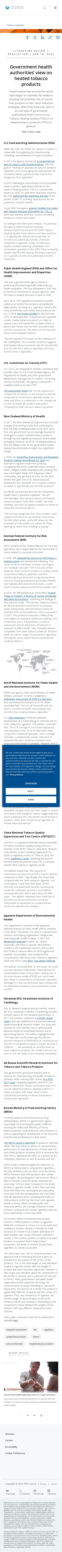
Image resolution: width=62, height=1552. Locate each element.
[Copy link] (50, 37)
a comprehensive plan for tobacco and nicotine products (29, 163)
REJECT (31, 791)
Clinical (36, 1336)
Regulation (48, 1329)
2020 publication (16, 717)
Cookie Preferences (15, 1453)
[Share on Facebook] (27, 37)
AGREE (31, 800)
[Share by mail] (58, 37)
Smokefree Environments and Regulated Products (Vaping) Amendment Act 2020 (31, 459)
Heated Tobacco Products (41, 1343)
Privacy (43, 1484)
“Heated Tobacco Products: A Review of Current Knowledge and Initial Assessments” (30, 596)
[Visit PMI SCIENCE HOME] (14, 7)
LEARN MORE (31, 783)
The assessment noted (16, 390)
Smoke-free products (16, 1336)
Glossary (9, 1433)
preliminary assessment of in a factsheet (28, 699)
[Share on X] (35, 37)
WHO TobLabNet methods (41, 960)
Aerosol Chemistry (15, 1343)
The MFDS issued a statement (19, 1142)
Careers (9, 1440)
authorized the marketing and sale (30, 195)
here (15, 1320)
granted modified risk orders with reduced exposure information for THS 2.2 (31, 210)
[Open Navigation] (55, 8)
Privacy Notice (16, 774)
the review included (27, 313)
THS (35, 1329)
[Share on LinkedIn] (42, 37)
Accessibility (11, 1446)
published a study (20, 858)
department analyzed (15, 941)
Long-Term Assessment (17, 1329)
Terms (54, 1484)
